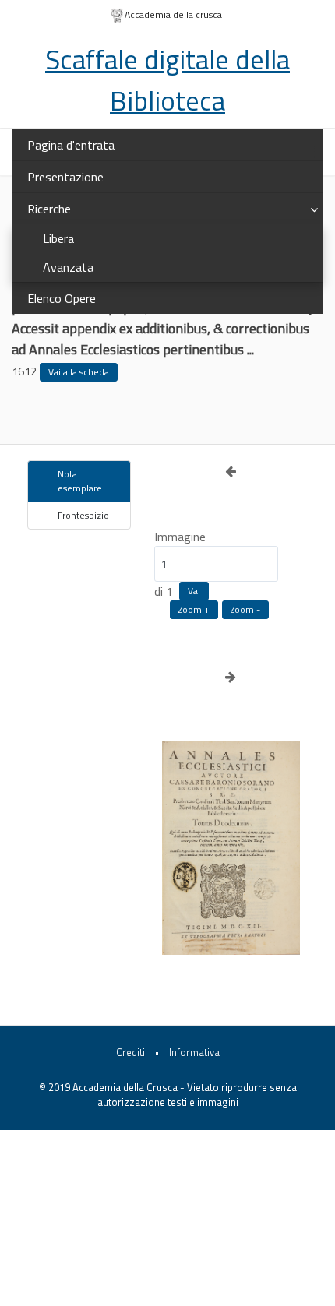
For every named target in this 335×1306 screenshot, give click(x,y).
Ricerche (49, 208)
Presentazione (65, 176)
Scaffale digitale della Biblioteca (167, 79)
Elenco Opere (61, 298)
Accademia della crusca (173, 14)
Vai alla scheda (78, 371)
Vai (194, 590)
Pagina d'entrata (71, 145)
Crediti (130, 1052)
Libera (58, 238)
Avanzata (68, 267)
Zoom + (194, 609)
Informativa (194, 1052)
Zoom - (245, 609)
